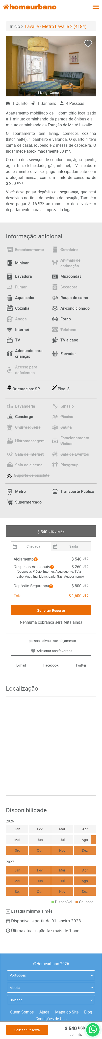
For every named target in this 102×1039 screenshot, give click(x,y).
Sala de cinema (29, 465)
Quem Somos (22, 1012)
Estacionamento (29, 249)
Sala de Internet (29, 454)
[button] (36, 559)
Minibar (22, 263)
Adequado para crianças (29, 353)
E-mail (21, 665)
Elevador (68, 353)
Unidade (16, 1000)
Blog (88, 1012)
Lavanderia (25, 406)
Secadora (68, 287)
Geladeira (69, 249)
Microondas (70, 276)
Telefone (68, 329)
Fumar (21, 287)
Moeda (15, 987)
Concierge (24, 416)
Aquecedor (25, 297)
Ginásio (67, 406)
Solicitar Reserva (27, 1030)
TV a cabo (69, 340)
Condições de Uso (51, 1018)
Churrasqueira (28, 427)
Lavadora (23, 276)
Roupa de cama (74, 297)
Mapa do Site (66, 1012)
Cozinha (22, 308)
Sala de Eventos (74, 454)
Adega (21, 319)
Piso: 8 (64, 389)
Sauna (66, 427)
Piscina (66, 416)
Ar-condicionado (75, 308)
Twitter (81, 665)
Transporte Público (77, 491)
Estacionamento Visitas (74, 440)
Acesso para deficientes (26, 369)
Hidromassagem (30, 441)
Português (18, 975)
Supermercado (28, 502)
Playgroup (69, 465)
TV (17, 340)
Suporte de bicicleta (32, 475)
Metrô (20, 491)
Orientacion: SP (26, 389)
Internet (22, 329)
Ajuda (44, 1012)
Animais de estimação (70, 263)
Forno (65, 319)
